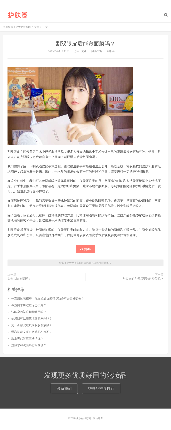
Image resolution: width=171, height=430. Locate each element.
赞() (87, 249)
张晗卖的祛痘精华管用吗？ (28, 311)
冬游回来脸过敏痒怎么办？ (28, 305)
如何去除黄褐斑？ (19, 278)
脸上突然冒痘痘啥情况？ (27, 338)
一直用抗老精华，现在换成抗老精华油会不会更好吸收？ (47, 298)
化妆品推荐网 (17, 14)
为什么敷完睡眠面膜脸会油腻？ (31, 325)
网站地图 (98, 418)
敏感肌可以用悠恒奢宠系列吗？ (31, 318)
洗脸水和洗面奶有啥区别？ (28, 345)
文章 (84, 51)
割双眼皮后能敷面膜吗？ (85, 44)
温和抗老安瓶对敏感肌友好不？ (31, 331)
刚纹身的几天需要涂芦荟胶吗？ (143, 278)
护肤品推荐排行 (101, 388)
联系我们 (64, 388)
